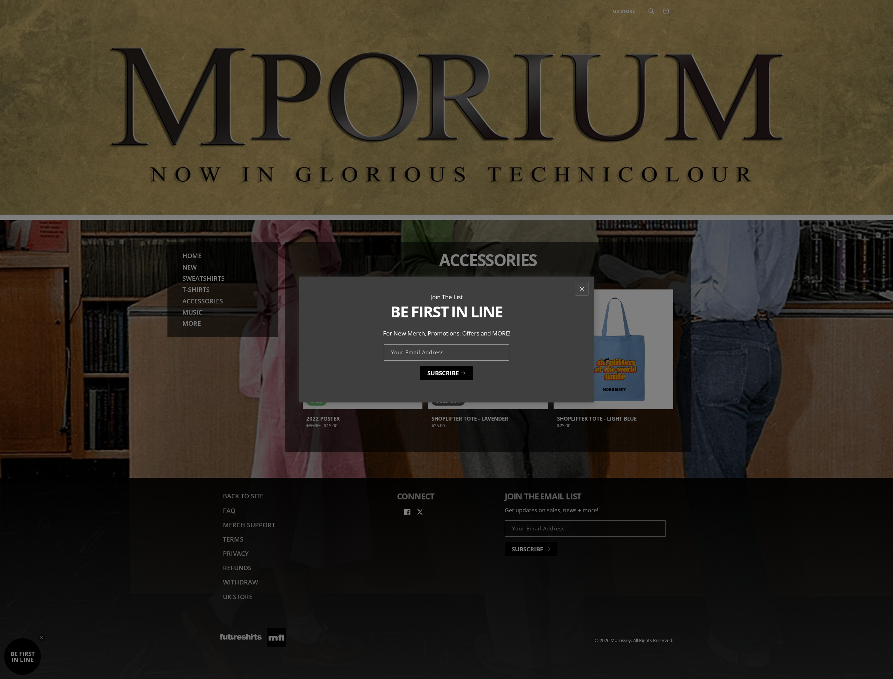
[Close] (582, 288)
